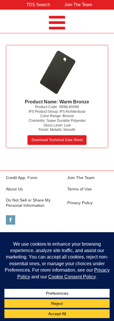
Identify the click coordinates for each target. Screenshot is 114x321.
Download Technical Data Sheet (57, 140)
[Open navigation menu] (57, 23)
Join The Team (78, 4)
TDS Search (38, 4)
